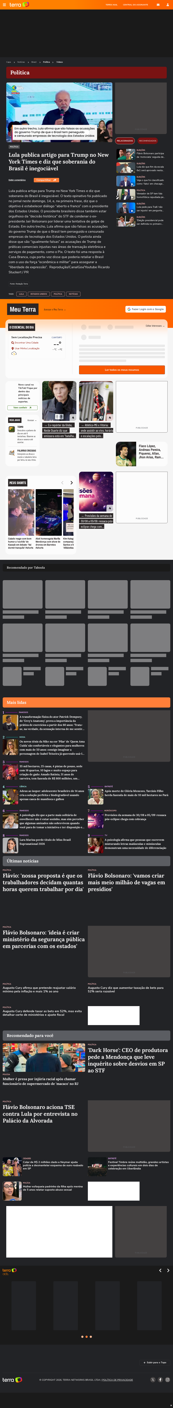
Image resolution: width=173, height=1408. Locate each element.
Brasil (34, 62)
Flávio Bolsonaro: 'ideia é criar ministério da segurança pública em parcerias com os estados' (44, 939)
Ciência (23, 786)
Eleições (141, 150)
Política (46, 62)
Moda (22, 737)
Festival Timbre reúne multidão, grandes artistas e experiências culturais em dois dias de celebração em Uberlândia (138, 1165)
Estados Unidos (39, 294)
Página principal (19, 4)
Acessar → (32, 420)
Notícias (21, 62)
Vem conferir (20, 407)
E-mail (158, 4)
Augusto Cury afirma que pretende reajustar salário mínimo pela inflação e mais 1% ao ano (39, 989)
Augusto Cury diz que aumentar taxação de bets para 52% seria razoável (126, 989)
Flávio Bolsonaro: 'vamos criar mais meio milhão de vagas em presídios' (126, 882)
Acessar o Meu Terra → (55, 309)
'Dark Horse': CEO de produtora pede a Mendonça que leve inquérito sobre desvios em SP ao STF (128, 1060)
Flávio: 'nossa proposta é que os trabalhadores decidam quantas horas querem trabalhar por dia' (43, 882)
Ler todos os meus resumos (122, 370)
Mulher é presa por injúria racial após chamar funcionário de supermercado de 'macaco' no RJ (40, 1081)
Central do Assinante (135, 4)
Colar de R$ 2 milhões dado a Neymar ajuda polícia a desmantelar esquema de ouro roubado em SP (53, 1165)
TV (106, 835)
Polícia (6, 1074)
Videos (59, 62)
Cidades (27, 1158)
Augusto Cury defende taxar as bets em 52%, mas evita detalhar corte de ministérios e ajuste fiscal (42, 1013)
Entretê (109, 786)
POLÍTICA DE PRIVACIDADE (117, 1380)
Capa (8, 62)
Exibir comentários (17, 180)
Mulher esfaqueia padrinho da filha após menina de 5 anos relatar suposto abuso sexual (53, 1188)
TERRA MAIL (112, 4)
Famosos (23, 712)
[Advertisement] (114, 1015)
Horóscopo (110, 810)
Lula (21, 294)
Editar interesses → (155, 325)
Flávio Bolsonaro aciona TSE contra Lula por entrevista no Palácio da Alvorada (40, 1114)
